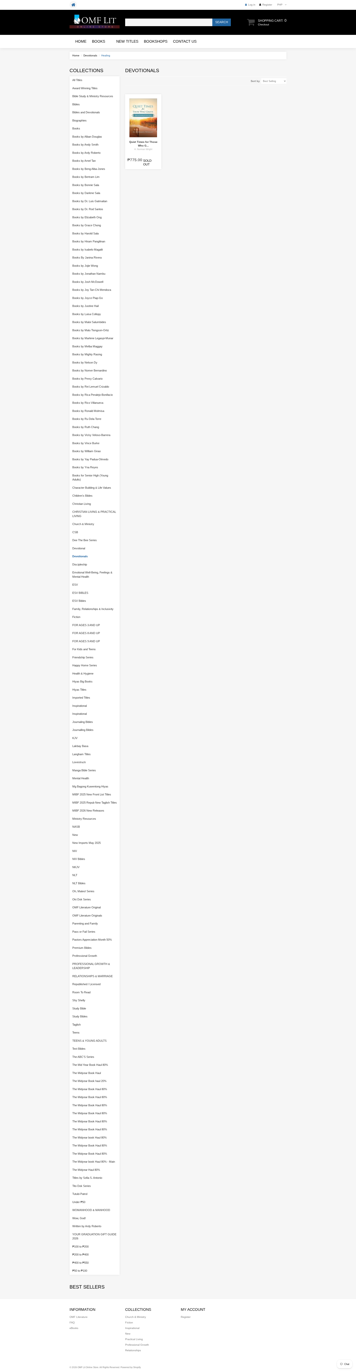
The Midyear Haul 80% (86, 1169)
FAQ (72, 1322)
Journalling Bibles (82, 729)
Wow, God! (79, 1218)
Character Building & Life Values (91, 487)
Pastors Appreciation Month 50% (92, 939)
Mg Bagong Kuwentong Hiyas (90, 786)
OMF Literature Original (86, 907)
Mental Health (80, 778)
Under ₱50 (78, 1202)
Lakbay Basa (80, 746)
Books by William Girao (86, 451)
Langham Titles (81, 754)
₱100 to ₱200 (80, 1246)
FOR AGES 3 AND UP (86, 625)
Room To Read (81, 992)
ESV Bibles (79, 600)
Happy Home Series (84, 665)
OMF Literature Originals (87, 915)
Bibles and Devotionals (86, 112)
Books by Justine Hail (85, 305)
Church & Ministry (83, 524)
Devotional (78, 548)
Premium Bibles (82, 947)
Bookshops (155, 41)
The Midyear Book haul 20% (89, 1081)
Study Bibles (80, 1016)
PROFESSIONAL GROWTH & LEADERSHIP (91, 966)
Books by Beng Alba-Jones (88, 168)
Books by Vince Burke (85, 443)
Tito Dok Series (81, 1185)
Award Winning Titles (85, 88)
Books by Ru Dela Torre (86, 418)
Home (80, 41)
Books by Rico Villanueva (87, 402)
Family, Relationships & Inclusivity (92, 609)
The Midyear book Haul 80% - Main (93, 1161)
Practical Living (134, 1339)
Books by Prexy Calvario (87, 378)
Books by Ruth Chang (85, 427)
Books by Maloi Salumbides (89, 322)
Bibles (76, 104)
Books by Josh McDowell (87, 281)
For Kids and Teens (84, 649)
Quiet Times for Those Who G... (143, 143)
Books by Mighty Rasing (87, 354)
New (75, 834)
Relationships (133, 1350)
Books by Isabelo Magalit (87, 249)
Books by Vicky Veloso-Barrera (91, 435)
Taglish (76, 1024)
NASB (76, 826)
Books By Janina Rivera (87, 257)
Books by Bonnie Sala (85, 185)
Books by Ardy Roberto (86, 152)
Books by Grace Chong (86, 225)
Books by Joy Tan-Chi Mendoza (91, 289)
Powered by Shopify (131, 1367)
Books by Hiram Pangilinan (88, 241)
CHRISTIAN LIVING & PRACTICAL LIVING (94, 514)
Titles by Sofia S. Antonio (87, 1177)
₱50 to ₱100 (79, 1270)
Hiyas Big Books (82, 681)
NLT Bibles (78, 883)
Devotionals (90, 55)
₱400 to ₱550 (80, 1262)
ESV (75, 584)
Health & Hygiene (82, 673)
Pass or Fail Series (83, 931)
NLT (74, 875)
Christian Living (81, 503)
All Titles (77, 80)
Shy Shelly (78, 1000)
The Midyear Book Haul (86, 1073)
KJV (75, 738)
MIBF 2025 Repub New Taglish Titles (94, 802)
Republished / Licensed (86, 984)
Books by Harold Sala (85, 233)
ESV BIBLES (80, 592)
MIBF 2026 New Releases (88, 810)
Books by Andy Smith (85, 144)
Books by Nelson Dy (84, 362)
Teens (76, 1032)
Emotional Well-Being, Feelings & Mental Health (92, 574)
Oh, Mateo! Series (83, 891)
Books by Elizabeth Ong (87, 217)
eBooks (74, 1328)
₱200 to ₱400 (80, 1254)
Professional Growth (84, 955)
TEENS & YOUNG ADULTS (89, 1040)
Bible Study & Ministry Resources (92, 96)
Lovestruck (79, 762)
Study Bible (79, 1008)
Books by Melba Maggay (87, 346)
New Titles (127, 41)
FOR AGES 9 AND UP (86, 641)
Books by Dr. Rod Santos (87, 209)
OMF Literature (79, 1316)
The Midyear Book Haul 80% (89, 1089)
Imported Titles (81, 697)
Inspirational (79, 705)
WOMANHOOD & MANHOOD (91, 1210)
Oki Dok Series (81, 899)
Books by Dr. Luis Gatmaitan (89, 201)
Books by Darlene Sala (86, 193)
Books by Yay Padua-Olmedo (90, 459)
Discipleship (79, 564)
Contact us (185, 41)
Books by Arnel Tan (84, 160)
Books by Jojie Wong (85, 265)
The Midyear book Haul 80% (89, 1137)
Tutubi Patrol (79, 1193)
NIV (74, 851)
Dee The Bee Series (84, 540)
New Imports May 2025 (86, 842)
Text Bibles (78, 1048)
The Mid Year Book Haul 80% (90, 1064)
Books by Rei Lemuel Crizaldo (90, 386)
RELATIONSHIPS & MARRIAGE (92, 976)
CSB (75, 532)
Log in (251, 4)
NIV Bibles (78, 859)
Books (98, 41)
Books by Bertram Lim (86, 176)
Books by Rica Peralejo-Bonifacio (92, 394)
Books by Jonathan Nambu (88, 273)
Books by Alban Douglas (87, 136)
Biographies (79, 120)
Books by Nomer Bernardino (89, 370)
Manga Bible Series (84, 770)
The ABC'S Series (83, 1056)
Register (267, 4)
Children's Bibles (82, 495)
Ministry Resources (84, 818)
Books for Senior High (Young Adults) (90, 477)
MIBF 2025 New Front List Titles (91, 794)
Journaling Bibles (82, 721)
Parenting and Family (85, 923)
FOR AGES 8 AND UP (86, 633)
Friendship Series (82, 657)
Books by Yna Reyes (85, 467)
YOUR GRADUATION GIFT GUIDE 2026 (94, 1236)
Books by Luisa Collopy (86, 314)
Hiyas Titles (79, 689)
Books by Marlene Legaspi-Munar (92, 338)
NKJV (76, 867)
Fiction (76, 616)
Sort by (255, 81)
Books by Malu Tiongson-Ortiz (90, 330)
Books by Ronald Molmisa (88, 410)
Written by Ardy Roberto (86, 1226)
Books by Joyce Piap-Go (87, 298)
